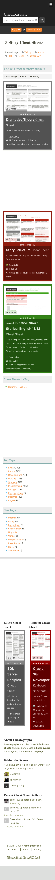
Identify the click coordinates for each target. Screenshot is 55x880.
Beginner (12, 496)
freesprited (15, 714)
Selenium (12, 482)
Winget (11, 536)
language (39, 751)
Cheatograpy (14, 528)
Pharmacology (15, 493)
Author (40, 52)
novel (25, 273)
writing (12, 144)
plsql (42, 725)
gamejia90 (15, 799)
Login (16, 29)
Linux (11, 467)
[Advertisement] (21, 4)
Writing (28, 52)
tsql (11, 721)
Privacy (37, 849)
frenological (14, 357)
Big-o (11, 547)
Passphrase (14, 543)
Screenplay (35, 56)
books (19, 273)
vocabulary (22, 365)
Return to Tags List (17, 387)
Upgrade (12, 532)
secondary (26, 368)
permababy (14, 136)
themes (12, 365)
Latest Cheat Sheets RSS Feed (24, 857)
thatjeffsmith (41, 706)
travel (27, 751)
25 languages (43, 748)
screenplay (36, 144)
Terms (26, 849)
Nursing (12, 478)
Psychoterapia (15, 539)
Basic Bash (35, 799)
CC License (12, 849)
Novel (21, 56)
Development (15, 475)
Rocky (11, 521)
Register (34, 29)
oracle (35, 725)
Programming (15, 486)
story (28, 144)
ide (41, 721)
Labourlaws (14, 525)
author (45, 144)
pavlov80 (14, 807)
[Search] (42, 20)
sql (37, 721)
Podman (12, 517)
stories (32, 273)
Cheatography (11, 744)
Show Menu (50, 4)
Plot (10, 56)
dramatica (20, 144)
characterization (13, 368)
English (11, 500)
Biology (12, 489)
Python (11, 471)
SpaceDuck (15, 779)
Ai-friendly (13, 550)
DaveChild (13, 265)
